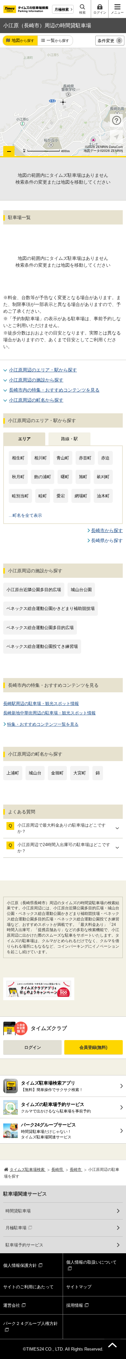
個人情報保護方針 (20, 1265)
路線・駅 (69, 438)
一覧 (58, 40)
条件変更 (109, 40)
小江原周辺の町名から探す (36, 400)
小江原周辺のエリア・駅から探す (43, 369)
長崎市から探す (107, 530)
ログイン (32, 1047)
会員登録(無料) (93, 1047)
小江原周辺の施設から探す (36, 379)
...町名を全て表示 (25, 515)
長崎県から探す (107, 540)
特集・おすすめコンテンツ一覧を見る (43, 724)
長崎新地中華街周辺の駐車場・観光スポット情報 (49, 712)
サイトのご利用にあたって (28, 1286)
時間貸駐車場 (18, 1210)
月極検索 (62, 9)
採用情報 (74, 1305)
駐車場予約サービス (24, 1245)
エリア (24, 438)
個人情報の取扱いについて (91, 1262)
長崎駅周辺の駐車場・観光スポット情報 (41, 703)
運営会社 (11, 1305)
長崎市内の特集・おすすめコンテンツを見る (54, 390)
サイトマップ (78, 1286)
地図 (23, 40)
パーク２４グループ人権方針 (30, 1323)
